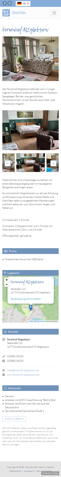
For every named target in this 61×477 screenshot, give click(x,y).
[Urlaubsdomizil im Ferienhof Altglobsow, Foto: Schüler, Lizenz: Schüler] (30, 130)
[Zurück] (8, 163)
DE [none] (24, 3)
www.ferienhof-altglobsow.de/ (23, 374)
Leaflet (30, 321)
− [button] (7, 284)
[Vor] (53, 163)
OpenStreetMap (42, 321)
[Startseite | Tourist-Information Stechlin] (18, 13)
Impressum (29, 471)
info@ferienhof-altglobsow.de (23, 370)
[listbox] (23, 3)
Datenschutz (15, 471)
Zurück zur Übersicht (14, 418)
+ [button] (7, 280)
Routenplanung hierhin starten (26, 299)
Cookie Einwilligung (50, 473)
